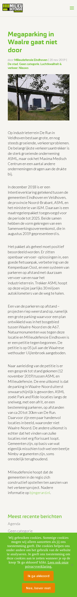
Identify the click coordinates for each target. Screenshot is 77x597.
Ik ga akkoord (38, 576)
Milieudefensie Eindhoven (30, 59)
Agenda (14, 523)
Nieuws (24, 67)
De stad (13, 64)
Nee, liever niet (38, 588)
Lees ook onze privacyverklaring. (47, 564)
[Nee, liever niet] (72, 565)
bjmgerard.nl (40, 492)
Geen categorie (29, 64)
